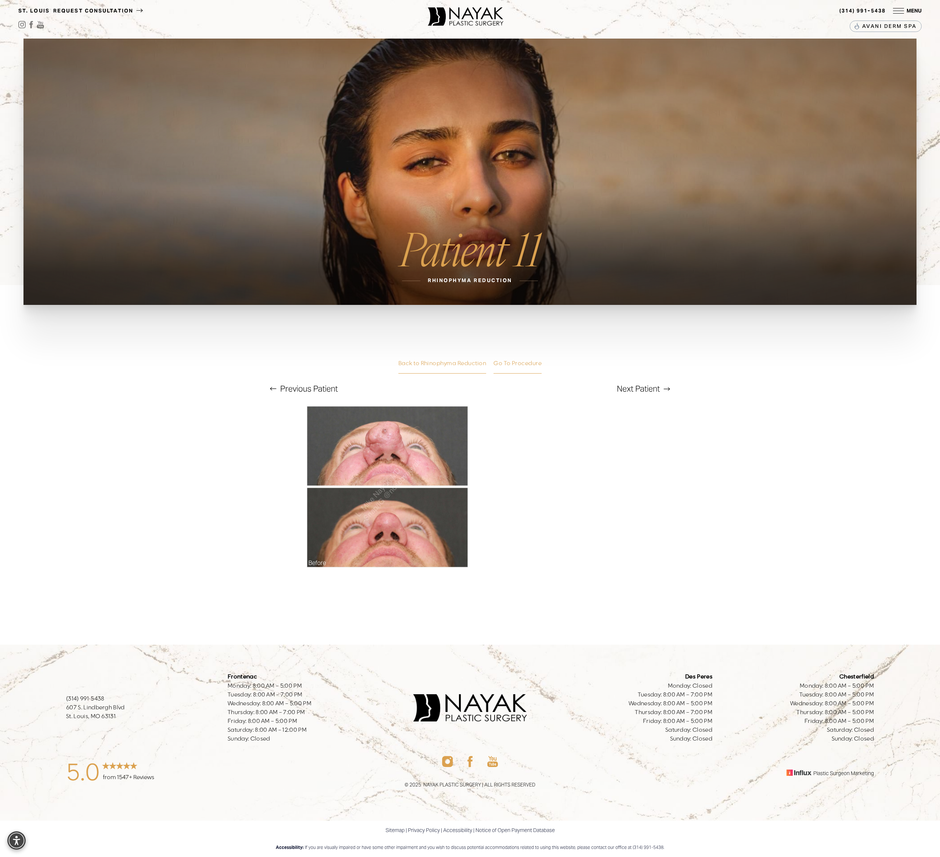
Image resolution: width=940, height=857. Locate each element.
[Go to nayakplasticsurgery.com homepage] (465, 11)
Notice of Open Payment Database (515, 830)
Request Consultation (94, 10)
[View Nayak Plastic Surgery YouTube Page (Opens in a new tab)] (40, 26)
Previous (308, 389)
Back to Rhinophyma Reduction (442, 363)
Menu (914, 10)
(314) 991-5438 (862, 10)
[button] (898, 11)
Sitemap (395, 830)
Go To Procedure (518, 363)
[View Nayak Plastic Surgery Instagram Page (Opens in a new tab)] (22, 26)
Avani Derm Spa (888, 26)
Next (638, 389)
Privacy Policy (424, 830)
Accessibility (457, 830)
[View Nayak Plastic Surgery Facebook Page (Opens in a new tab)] (31, 26)
